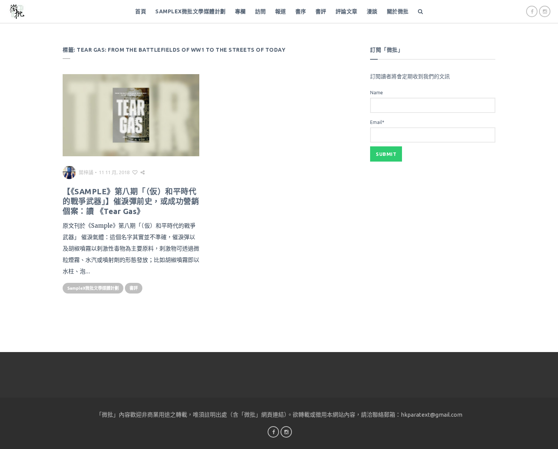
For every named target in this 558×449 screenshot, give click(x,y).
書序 (300, 11)
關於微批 (398, 11)
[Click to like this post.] (134, 172)
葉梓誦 (86, 172)
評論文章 (347, 11)
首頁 (140, 11)
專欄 (240, 11)
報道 (280, 11)
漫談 (372, 11)
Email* (377, 122)
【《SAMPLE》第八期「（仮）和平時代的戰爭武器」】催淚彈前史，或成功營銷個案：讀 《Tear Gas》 (131, 201)
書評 (320, 11)
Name (376, 92)
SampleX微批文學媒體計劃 (190, 11)
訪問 (260, 11)
